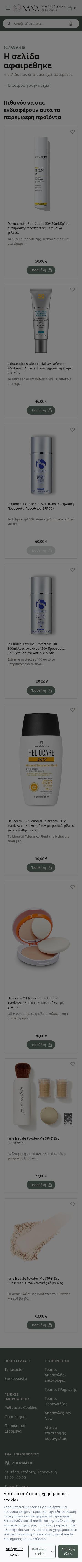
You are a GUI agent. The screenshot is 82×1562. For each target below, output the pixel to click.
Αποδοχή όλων (68, 1551)
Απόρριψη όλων (15, 1551)
